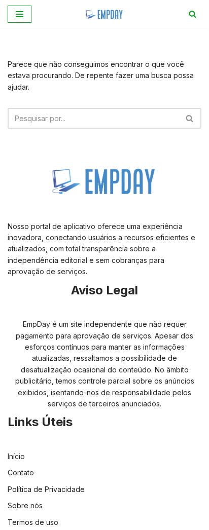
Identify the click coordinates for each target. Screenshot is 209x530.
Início (16, 456)
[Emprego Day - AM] (104, 14)
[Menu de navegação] (19, 14)
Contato (21, 472)
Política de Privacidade (46, 489)
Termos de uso (33, 522)
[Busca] (192, 14)
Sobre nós (25, 505)
